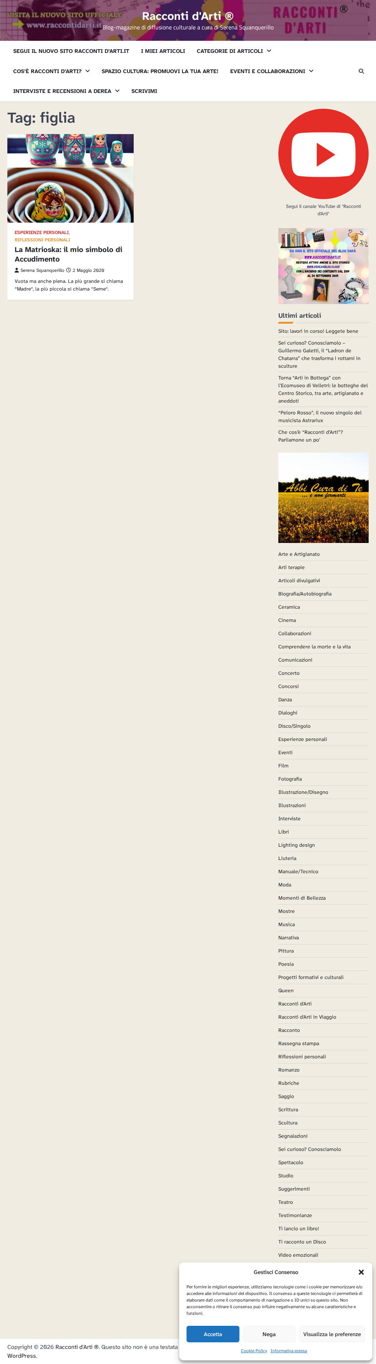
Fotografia (290, 778)
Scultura (287, 1122)
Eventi (285, 752)
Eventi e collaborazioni (267, 71)
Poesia (286, 964)
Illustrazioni (292, 805)
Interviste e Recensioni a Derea (62, 91)
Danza (285, 699)
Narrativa (288, 937)
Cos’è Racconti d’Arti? (47, 71)
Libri (283, 831)
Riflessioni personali (42, 240)
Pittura (286, 950)
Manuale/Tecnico (298, 871)
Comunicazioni (295, 659)
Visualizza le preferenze (332, 1334)
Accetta (213, 1334)
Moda (284, 884)
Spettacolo (290, 1162)
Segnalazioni (293, 1136)
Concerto (289, 673)
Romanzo (289, 1069)
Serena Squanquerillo (42, 270)
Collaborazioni (294, 633)
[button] (361, 1272)
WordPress (21, 1356)
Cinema (287, 620)
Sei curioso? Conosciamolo (309, 1149)
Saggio (286, 1096)
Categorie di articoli (230, 51)
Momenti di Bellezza (302, 898)
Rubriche (288, 1083)
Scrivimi (144, 91)
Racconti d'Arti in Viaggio (307, 1017)
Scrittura (288, 1109)
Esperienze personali (42, 232)
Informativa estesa (289, 1351)
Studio (285, 1175)
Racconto (289, 1030)
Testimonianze (295, 1215)
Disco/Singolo (294, 726)
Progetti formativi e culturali (311, 977)
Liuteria (287, 858)
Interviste (289, 818)
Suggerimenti (294, 1188)
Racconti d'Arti (295, 1003)
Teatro (285, 1202)
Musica (286, 924)
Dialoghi (287, 712)
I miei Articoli (163, 51)
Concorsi (288, 686)
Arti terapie (291, 567)
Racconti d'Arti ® (188, 16)
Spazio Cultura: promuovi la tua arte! (160, 71)
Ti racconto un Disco (302, 1241)
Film (283, 765)
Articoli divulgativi (299, 580)
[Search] (361, 71)
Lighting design (296, 845)
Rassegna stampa (298, 1043)
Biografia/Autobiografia (305, 593)
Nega (269, 1334)
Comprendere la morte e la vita (314, 646)
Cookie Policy (254, 1351)
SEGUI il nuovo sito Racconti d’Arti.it (71, 51)
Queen (286, 990)
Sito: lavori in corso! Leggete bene (318, 331)
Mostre (286, 911)
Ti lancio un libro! (298, 1228)
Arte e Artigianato (299, 554)
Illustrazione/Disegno (303, 792)
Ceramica (289, 607)
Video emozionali (298, 1255)
